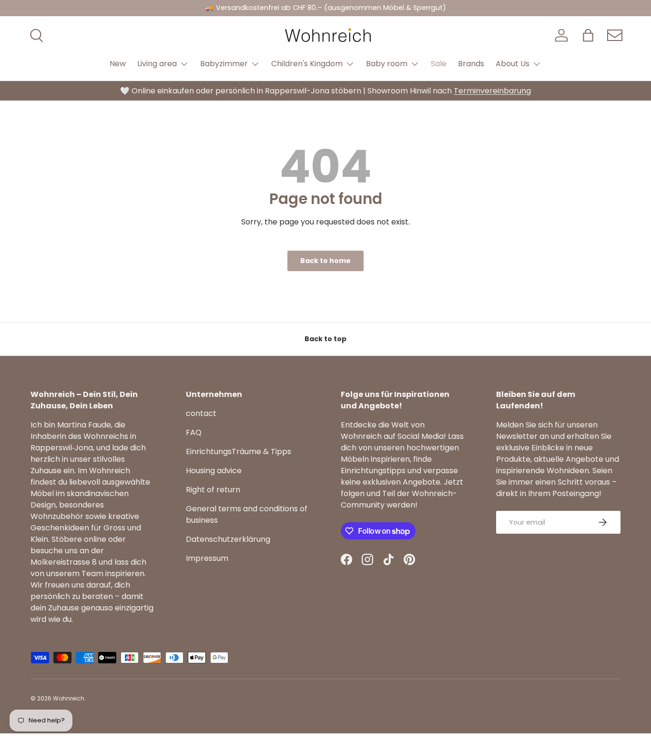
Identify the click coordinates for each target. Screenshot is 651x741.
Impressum (207, 558)
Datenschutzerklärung (228, 539)
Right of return (213, 489)
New (118, 63)
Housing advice (214, 470)
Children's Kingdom (307, 63)
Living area (157, 63)
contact (201, 413)
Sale (439, 63)
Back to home (325, 260)
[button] (588, 35)
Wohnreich (68, 698)
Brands (471, 63)
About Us (512, 63)
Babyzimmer (224, 63)
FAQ (194, 432)
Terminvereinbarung (492, 90)
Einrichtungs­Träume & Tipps (238, 451)
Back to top (325, 339)
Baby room (386, 63)
